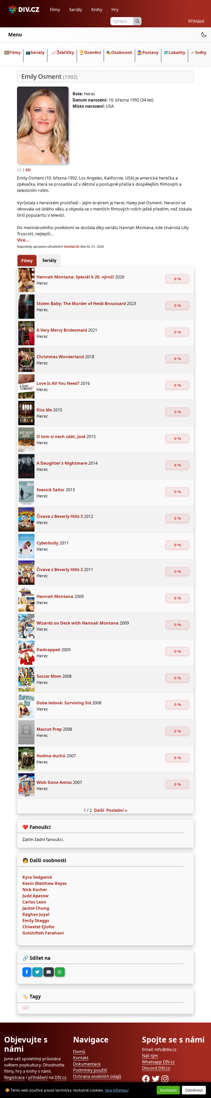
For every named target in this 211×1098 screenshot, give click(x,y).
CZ (19, 169)
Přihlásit (196, 21)
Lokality (177, 52)
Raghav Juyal (35, 914)
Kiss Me (44, 410)
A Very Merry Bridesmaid (62, 330)
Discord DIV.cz (156, 1068)
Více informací (116, 1090)
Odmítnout (194, 1090)
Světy (200, 52)
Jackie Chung (35, 908)
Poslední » (116, 810)
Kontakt (81, 1058)
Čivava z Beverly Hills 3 (60, 516)
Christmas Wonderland (60, 357)
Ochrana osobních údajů (97, 1076)
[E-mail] (48, 972)
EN (28, 169)
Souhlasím (168, 1090)
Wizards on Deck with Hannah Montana (78, 623)
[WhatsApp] (60, 972)
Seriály (75, 9)
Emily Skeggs (35, 920)
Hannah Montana (55, 596)
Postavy (150, 52)
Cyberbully (47, 543)
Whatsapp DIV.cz (158, 1062)
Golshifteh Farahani (43, 933)
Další (99, 810)
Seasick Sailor (51, 490)
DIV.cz (60, 1077)
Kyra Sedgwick (37, 877)
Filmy (55, 9)
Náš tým (150, 1055)
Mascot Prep (49, 729)
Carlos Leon (34, 902)
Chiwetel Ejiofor (38, 927)
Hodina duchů (51, 756)
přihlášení (38, 1077)
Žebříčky (65, 52)
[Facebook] (26, 972)
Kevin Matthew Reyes (44, 883)
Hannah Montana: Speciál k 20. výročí (75, 277)
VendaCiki (72, 246)
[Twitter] (37, 972)
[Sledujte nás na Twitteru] (157, 1078)
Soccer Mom (49, 676)
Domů (79, 1051)
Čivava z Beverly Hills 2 (60, 569)
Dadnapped (48, 649)
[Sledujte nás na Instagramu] (165, 1078)
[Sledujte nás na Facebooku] (147, 1078)
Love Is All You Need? (58, 383)
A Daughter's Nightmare (62, 463)
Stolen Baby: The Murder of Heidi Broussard (81, 303)
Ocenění (92, 52)
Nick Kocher (34, 889)
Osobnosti (121, 52)
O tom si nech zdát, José (61, 436)
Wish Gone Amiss (54, 782)
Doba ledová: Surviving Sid (64, 703)
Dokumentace (87, 1064)
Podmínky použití (90, 1070)
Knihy (96, 9)
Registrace (14, 1077)
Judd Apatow (35, 896)
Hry (114, 9)
